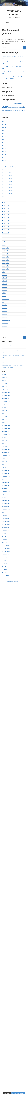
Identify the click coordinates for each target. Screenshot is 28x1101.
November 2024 (6, 428)
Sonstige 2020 (5, 254)
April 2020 (4, 515)
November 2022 (6, 473)
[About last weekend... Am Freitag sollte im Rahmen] (14, 800)
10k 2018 (4, 124)
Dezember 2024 (6, 425)
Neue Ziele (9, 110)
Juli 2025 (4, 407)
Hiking (3, 196)
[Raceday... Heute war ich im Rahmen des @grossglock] (14, 623)
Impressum (4, 199)
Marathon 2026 (5, 233)
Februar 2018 (5, 575)
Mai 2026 (4, 380)
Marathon (22, 107)
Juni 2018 (4, 563)
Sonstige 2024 (5, 263)
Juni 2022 (4, 479)
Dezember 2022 (6, 470)
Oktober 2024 (5, 431)
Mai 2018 (4, 566)
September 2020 (6, 509)
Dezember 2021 (6, 482)
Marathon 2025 (5, 230)
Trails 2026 (4, 290)
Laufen (5, 107)
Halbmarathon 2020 (7, 178)
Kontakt (4, 329)
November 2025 (6, 395)
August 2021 (5, 494)
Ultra (3, 302)
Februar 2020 (5, 518)
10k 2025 (4, 136)
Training (4, 293)
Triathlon (4, 296)
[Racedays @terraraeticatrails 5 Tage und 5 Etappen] (14, 774)
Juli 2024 (4, 437)
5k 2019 (4, 148)
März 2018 (4, 572)
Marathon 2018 (5, 208)
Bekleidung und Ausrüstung (9, 166)
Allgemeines (5, 163)
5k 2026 (4, 160)
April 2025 (4, 416)
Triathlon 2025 (5, 299)
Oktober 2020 (5, 506)
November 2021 (6, 485)
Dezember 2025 (6, 392)
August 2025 (5, 404)
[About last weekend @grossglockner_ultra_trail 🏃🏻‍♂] (14, 597)
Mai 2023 (4, 464)
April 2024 (4, 446)
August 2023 (5, 458)
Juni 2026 (4, 377)
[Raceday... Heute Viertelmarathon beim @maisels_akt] (14, 1028)
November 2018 (6, 551)
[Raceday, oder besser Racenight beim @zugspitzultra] (14, 825)
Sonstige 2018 (5, 248)
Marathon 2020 (5, 214)
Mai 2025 (4, 413)
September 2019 (6, 530)
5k (2, 103)
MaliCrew (17, 107)
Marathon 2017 (5, 206)
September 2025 (6, 401)
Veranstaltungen (6, 320)
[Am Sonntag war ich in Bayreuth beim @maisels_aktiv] (14, 977)
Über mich (4, 326)
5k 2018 (4, 145)
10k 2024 (4, 133)
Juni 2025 (4, 410)
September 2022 (6, 476)
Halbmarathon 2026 (7, 194)
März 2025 (4, 419)
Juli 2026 (4, 374)
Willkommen (5, 323)
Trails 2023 (4, 281)
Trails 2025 (4, 287)
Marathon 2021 (5, 218)
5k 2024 (4, 154)
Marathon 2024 (5, 227)
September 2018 (6, 554)
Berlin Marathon (7, 103)
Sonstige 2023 (5, 260)
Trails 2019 (4, 275)
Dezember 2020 (6, 500)
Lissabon (9, 107)
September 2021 (6, 491)
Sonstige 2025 (5, 266)
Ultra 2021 (4, 311)
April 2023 (4, 467)
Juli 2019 (4, 533)
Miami (6, 110)
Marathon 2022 (5, 221)
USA (16, 110)
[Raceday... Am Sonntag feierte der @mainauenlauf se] (14, 850)
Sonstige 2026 (5, 269)
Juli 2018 (4, 560)
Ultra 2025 (4, 314)
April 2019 (4, 539)
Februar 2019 (5, 545)
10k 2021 (4, 130)
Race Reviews (5, 235)
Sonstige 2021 (5, 257)
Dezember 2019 (6, 521)
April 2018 (4, 569)
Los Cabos (14, 107)
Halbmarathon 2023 (7, 184)
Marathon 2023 (5, 223)
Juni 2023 (4, 461)
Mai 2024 (4, 443)
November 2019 (6, 524)
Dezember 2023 (6, 449)
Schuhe (4, 242)
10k (3, 103)
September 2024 (6, 434)
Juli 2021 (4, 497)
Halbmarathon (17, 103)
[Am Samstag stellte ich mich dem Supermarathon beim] (14, 1002)
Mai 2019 (4, 536)
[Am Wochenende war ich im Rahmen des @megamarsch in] (14, 901)
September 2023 (6, 455)
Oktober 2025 (5, 398)
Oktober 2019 (5, 527)
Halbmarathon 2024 (7, 187)
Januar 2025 (5, 422)
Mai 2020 (4, 512)
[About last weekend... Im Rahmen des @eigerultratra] (14, 648)
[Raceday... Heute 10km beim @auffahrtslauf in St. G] (14, 952)
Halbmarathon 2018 (7, 172)
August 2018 (5, 557)
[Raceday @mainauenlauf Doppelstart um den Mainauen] (14, 876)
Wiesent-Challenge (7, 113)
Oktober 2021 (5, 488)
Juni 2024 (4, 440)
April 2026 (4, 383)
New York (12, 110)
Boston (11, 103)
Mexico (3, 110)
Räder (3, 239)
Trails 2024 (4, 284)
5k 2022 (4, 151)
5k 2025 (4, 157)
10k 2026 (4, 139)
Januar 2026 (5, 389)
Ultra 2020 (4, 308)
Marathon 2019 (5, 211)
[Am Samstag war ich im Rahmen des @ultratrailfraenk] (14, 1078)
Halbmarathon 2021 (7, 181)
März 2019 (4, 542)
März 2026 (4, 386)
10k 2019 (4, 127)
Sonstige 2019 (5, 251)
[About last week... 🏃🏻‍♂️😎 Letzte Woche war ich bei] (14, 749)
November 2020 (6, 503)
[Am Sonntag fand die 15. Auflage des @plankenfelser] (14, 699)
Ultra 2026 (4, 317)
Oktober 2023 (5, 452)
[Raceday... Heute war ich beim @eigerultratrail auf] (14, 673)
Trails (3, 272)
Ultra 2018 (4, 305)
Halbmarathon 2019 (7, 175)
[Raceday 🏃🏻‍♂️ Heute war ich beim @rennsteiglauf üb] (14, 1053)
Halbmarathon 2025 (7, 190)
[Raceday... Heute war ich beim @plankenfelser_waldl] (14, 724)
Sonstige (4, 245)
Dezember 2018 (6, 548)
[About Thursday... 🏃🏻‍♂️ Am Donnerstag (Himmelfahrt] (14, 926)
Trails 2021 (4, 278)
